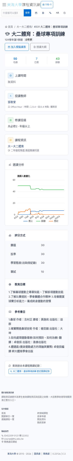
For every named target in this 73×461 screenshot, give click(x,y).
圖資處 (37, 453)
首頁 (10, 26)
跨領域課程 (42, 413)
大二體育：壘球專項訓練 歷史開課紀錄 (31, 371)
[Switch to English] (50, 12)
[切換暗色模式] (64, 12)
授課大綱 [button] (41, 46)
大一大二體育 (24, 26)
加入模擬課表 (18, 46)
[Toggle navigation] (4, 4)
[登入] (43, 12)
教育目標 (20, 284)
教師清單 (41, 422)
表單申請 (41, 416)
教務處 (46, 453)
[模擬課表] (36, 12)
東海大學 (11, 453)
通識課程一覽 (7, 419)
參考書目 (20, 311)
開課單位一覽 (7, 416)
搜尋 (27, 12)
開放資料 (41, 419)
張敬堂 (12, 102)
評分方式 (20, 235)
